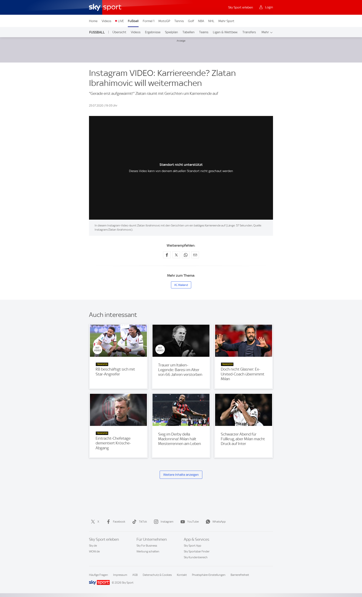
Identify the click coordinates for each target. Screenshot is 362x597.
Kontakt (182, 575)
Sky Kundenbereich (196, 557)
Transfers (249, 32)
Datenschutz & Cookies (157, 575)
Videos (106, 21)
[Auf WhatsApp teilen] (185, 254)
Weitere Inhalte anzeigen (181, 475)
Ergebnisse (152, 32)
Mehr (265, 32)
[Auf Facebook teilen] (167, 254)
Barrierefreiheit (240, 575)
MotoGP (164, 21)
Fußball (133, 21)
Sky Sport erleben (240, 7)
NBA (201, 21)
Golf (191, 21)
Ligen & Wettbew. (225, 32)
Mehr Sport (226, 21)
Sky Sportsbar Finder (196, 551)
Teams (203, 32)
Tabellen (189, 32)
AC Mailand (181, 285)
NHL (211, 21)
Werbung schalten (148, 551)
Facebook (119, 521)
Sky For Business (147, 545)
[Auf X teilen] (176, 254)
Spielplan (171, 32)
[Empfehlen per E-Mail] (195, 254)
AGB (135, 575)
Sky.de (93, 545)
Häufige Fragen (98, 575)
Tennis (179, 21)
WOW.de (94, 551)
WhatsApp (219, 521)
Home (93, 21)
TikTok (143, 521)
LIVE (121, 21)
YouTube (193, 521)
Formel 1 (148, 21)
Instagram (167, 521)
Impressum (120, 575)
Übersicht (119, 32)
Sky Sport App (192, 545)
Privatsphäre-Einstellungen (208, 575)
